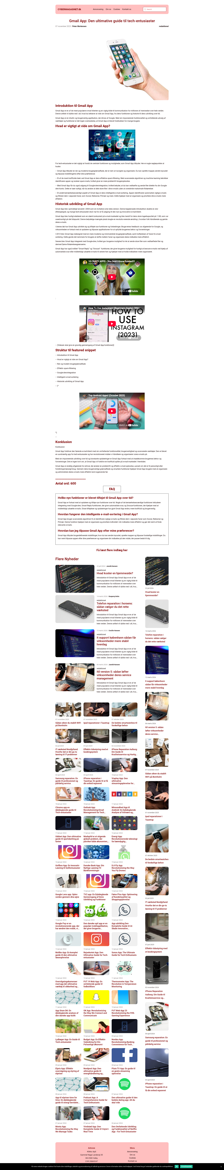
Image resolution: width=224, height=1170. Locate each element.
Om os (108, 9)
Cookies (116, 9)
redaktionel (164, 26)
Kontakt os (126, 9)
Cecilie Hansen (114, 630)
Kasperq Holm (114, 596)
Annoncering (98, 9)
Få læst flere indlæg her (112, 550)
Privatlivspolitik (186, 1166)
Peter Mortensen (79, 26)
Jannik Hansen (111, 566)
